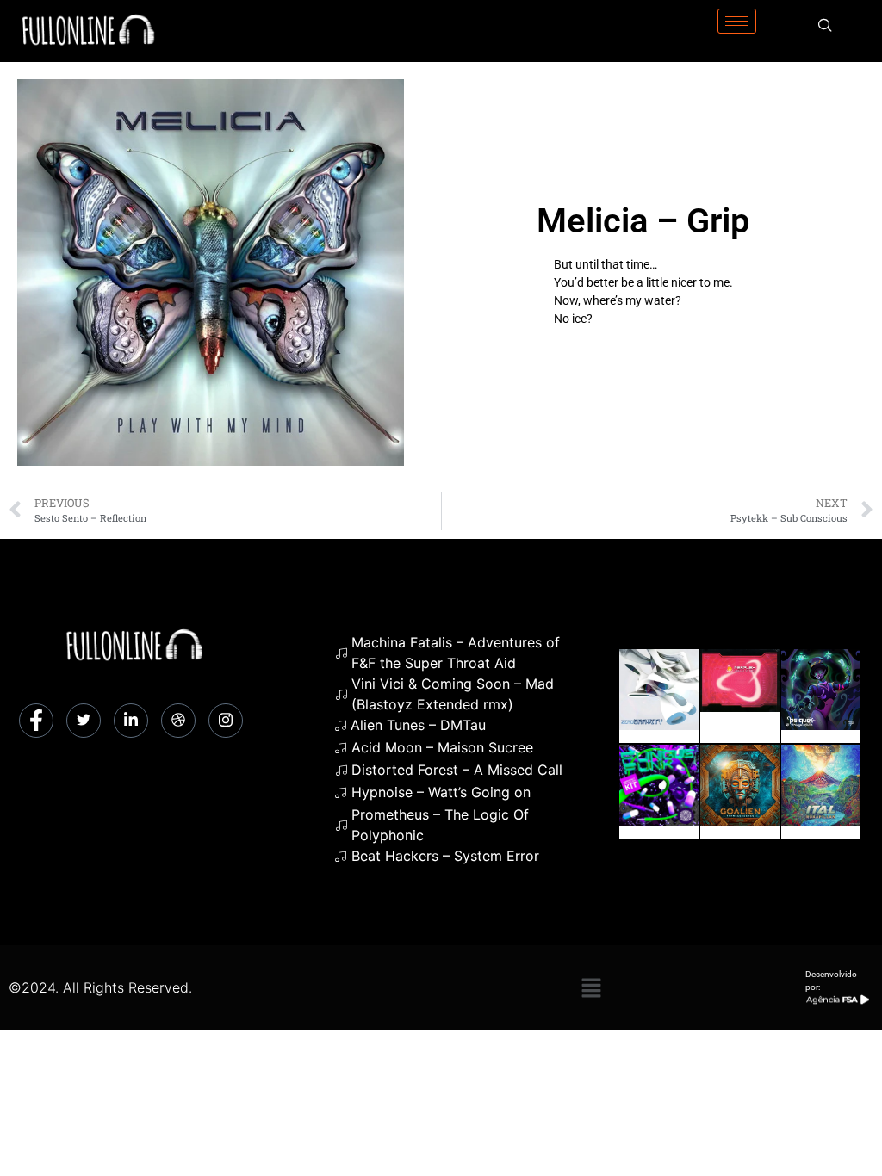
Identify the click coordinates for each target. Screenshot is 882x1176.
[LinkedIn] (131, 720)
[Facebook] (36, 720)
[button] (591, 987)
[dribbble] (178, 720)
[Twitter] (83, 720)
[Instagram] (225, 720)
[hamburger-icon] (736, 21)
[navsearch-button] (825, 26)
